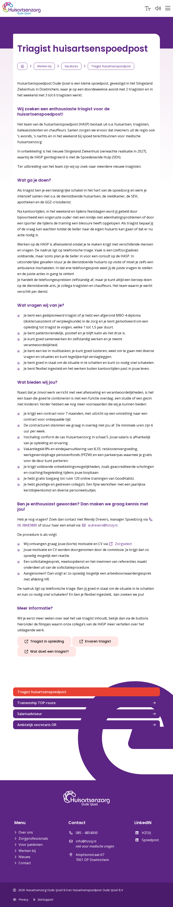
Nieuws (24, 856)
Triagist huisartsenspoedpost (111, 66)
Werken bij (44, 66)
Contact (25, 863)
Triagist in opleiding (47, 641)
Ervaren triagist (98, 641)
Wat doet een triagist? (49, 651)
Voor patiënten (31, 844)
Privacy (23, 900)
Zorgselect (123, 543)
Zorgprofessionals (33, 838)
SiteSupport (45, 900)
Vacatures (71, 66)
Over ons (26, 832)
